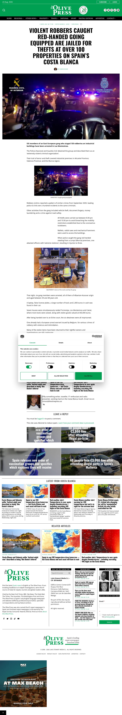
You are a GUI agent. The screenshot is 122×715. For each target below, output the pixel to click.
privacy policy (110, 617)
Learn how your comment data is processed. (76, 423)
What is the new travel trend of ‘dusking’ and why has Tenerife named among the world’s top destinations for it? (84, 574)
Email (102, 601)
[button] (69, 573)
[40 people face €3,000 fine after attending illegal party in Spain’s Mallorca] (78, 435)
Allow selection (61, 376)
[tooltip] (105, 10)
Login (115, 2)
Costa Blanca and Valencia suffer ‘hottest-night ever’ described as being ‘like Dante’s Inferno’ (37, 385)
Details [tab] (61, 343)
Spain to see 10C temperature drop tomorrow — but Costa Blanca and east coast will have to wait (60, 386)
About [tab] (89, 343)
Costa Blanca (60, 24)
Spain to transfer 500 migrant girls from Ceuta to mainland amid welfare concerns (84, 583)
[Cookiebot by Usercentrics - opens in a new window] (93, 336)
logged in (41, 418)
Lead (67, 24)
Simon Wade (64, 69)
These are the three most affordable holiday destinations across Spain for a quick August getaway (84, 593)
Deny (34, 376)
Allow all (88, 376)
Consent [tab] (32, 343)
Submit (109, 622)
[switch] (50, 366)
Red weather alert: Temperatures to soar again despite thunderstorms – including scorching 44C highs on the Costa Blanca (84, 386)
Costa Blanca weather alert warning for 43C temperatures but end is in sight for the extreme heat (84, 503)
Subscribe (103, 2)
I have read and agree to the (111, 616)
